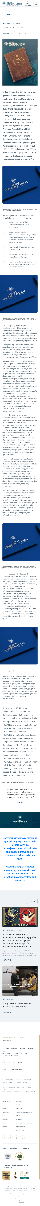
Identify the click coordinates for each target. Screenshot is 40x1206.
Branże (4, 1108)
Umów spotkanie (21, 1130)
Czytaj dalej (6, 960)
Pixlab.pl (21, 1202)
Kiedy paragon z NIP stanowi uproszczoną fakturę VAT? (17, 1005)
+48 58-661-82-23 (16, 1062)
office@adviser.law (15, 1069)
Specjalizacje (6, 1112)
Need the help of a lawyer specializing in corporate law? (20, 868)
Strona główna (6, 1101)
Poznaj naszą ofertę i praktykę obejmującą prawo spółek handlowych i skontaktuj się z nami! (20, 853)
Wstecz (9, 14)
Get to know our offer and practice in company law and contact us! (20, 876)
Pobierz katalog (20, 1127)
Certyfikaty (19, 1105)
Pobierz (20, 803)
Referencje (5, 1116)
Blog (3, 1123)
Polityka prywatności (22, 1116)
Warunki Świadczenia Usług (24, 1112)
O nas (4, 1105)
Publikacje (5, 1119)
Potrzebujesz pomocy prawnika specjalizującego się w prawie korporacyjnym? (20, 841)
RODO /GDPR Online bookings (24, 1123)
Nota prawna (19, 1119)
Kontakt (4, 1127)
